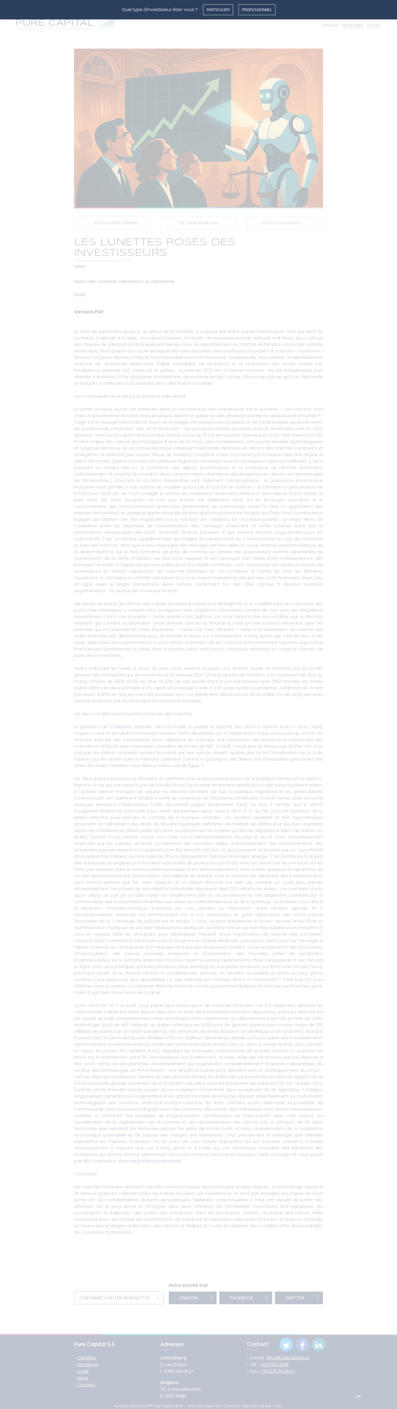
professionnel (257, 10)
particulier (218, 10)
